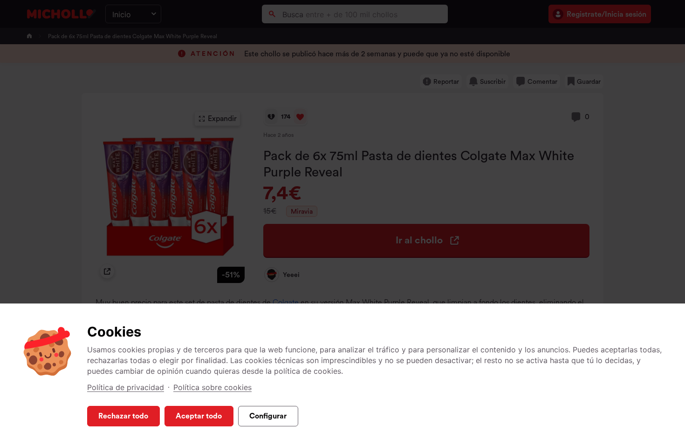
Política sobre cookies (212, 387)
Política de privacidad (125, 387)
